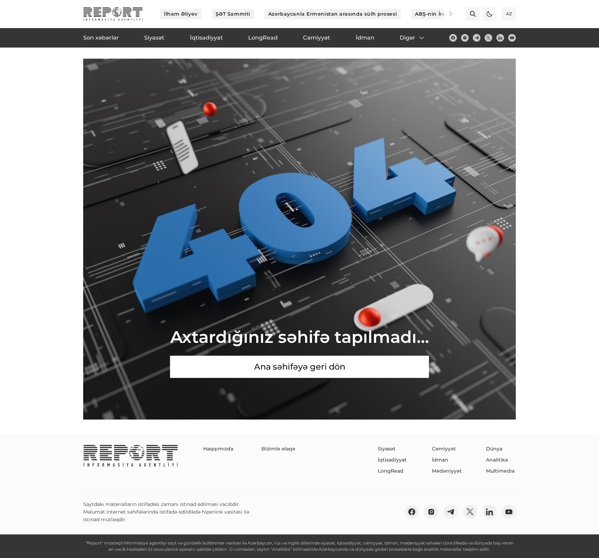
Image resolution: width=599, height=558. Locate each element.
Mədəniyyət (447, 471)
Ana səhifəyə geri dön (299, 367)
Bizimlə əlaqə (278, 449)
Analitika (497, 460)
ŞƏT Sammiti (233, 14)
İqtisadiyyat (392, 460)
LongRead (390, 471)
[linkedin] (500, 38)
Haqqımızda (218, 449)
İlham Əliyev (181, 14)
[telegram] (476, 38)
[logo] (113, 14)
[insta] (465, 38)
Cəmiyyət (444, 449)
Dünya (494, 449)
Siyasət (387, 449)
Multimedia (500, 471)
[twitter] (488, 38)
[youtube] (512, 38)
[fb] (453, 38)
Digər (407, 37)
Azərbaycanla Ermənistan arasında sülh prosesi (332, 14)
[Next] (446, 14)
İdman (440, 460)
